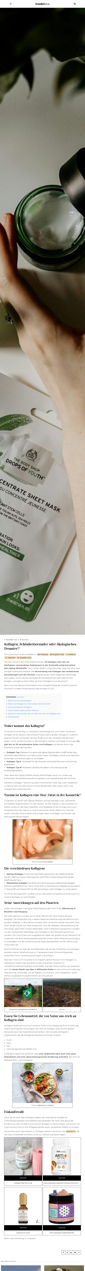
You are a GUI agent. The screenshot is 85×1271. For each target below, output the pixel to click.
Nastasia (25, 639)
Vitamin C (70, 1131)
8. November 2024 (10, 639)
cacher (20, 697)
